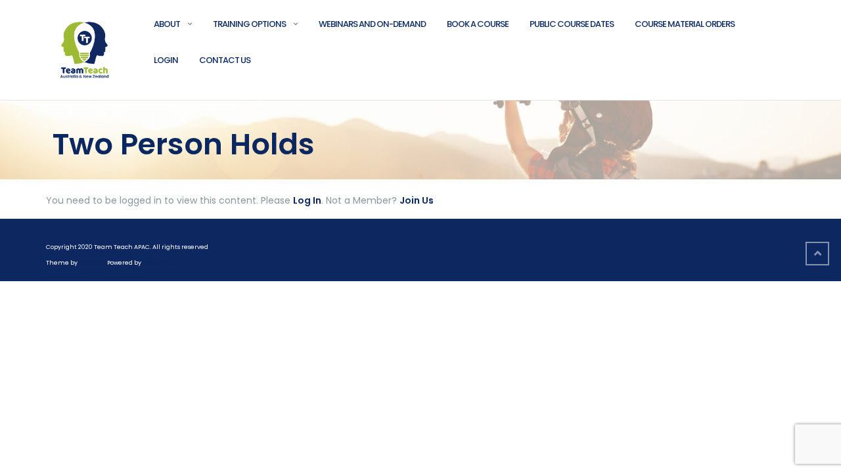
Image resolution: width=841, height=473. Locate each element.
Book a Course (478, 24)
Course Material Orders (685, 24)
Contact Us (224, 60)
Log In (307, 200)
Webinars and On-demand (372, 24)
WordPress (161, 263)
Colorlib (92, 263)
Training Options (249, 24)
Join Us (416, 200)
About (167, 24)
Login (166, 60)
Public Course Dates (572, 24)
